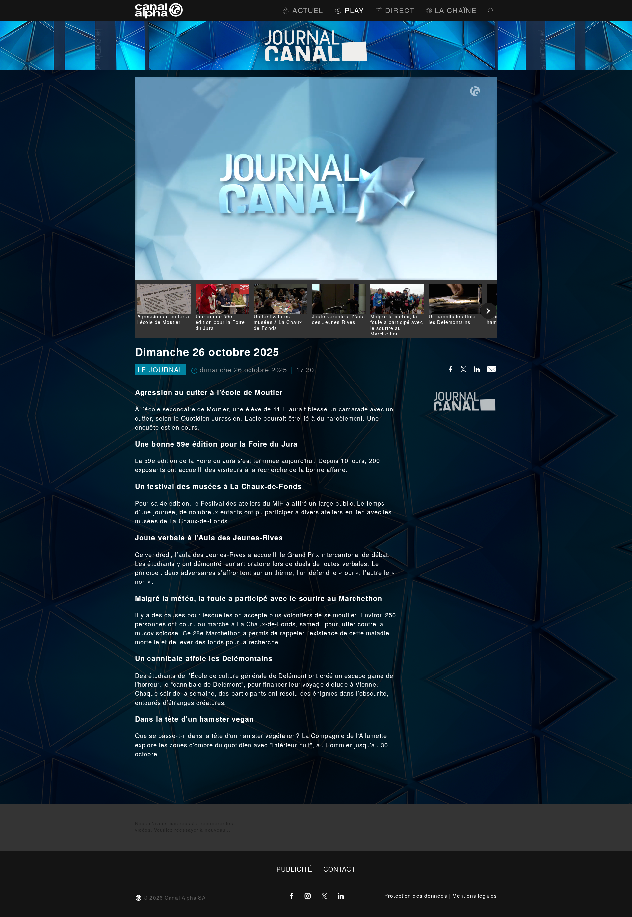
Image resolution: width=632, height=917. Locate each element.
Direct (399, 10)
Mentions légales (474, 895)
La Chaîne (456, 10)
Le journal (160, 369)
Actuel (307, 10)
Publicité (294, 869)
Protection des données (415, 895)
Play (354, 10)
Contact (339, 869)
